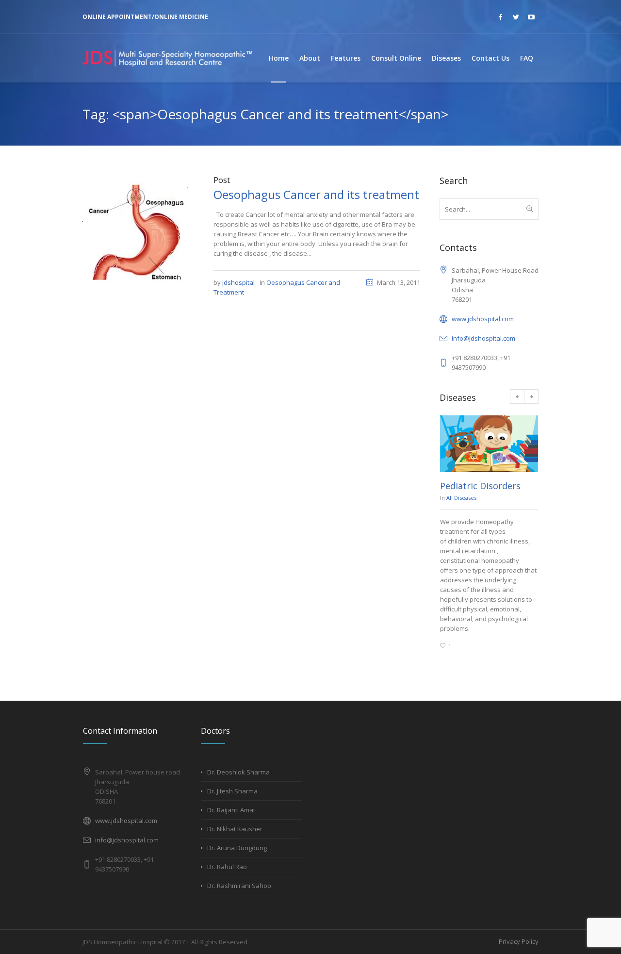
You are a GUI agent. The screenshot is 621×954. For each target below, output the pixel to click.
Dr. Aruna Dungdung (237, 847)
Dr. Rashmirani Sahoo (239, 885)
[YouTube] (531, 17)
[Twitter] (516, 17)
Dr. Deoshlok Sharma (238, 772)
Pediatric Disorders (480, 486)
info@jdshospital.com (483, 338)
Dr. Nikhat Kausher (234, 828)
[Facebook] (500, 17)
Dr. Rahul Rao (227, 866)
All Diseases (461, 497)
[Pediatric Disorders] (489, 443)
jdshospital (238, 282)
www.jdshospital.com (483, 318)
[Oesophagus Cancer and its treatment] (138, 231)
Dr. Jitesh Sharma (232, 791)
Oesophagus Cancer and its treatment (316, 194)
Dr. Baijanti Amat (231, 810)
